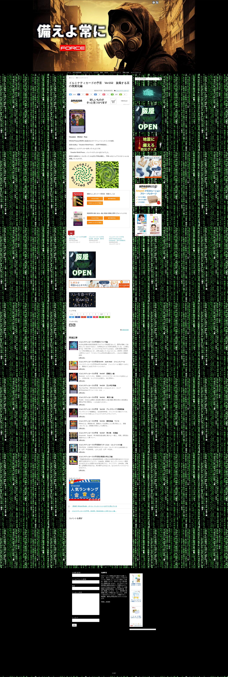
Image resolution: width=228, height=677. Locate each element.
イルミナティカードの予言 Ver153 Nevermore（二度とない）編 (94, 511)
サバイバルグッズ (136, 72)
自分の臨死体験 (77, 72)
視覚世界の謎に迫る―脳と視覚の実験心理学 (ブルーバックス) (107, 213)
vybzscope (125, 330)
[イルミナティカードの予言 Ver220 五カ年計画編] (73, 389)
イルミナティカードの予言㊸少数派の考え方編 (95, 457)
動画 (101, 72)
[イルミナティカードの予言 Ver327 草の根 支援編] (73, 436)
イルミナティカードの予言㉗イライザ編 (93, 342)
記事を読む (82, 358)
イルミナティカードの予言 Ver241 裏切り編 (96, 397)
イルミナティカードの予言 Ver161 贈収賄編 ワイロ (99, 421)
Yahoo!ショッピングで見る (95, 203)
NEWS (106, 72)
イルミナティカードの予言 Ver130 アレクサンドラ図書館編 (102, 409)
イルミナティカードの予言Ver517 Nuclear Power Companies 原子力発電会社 (117, 238)
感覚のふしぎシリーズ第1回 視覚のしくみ (101, 194)
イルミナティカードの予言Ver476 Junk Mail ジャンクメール (102, 362)
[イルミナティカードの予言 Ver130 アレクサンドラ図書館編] (73, 412)
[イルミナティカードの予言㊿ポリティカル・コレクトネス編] (73, 448)
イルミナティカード (115, 72)
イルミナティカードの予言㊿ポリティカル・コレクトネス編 (100, 445)
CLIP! (116, 94)
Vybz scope (105, 601)
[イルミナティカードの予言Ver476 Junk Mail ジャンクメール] (73, 365)
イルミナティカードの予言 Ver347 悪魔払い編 (96, 373)
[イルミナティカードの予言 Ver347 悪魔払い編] (73, 377)
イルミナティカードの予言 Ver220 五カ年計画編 (97, 385)
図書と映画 (126, 72)
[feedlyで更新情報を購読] (153, 2)
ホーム (69, 72)
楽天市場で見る (112, 198)
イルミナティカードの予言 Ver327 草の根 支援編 (98, 433)
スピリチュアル (87, 72)
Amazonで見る (95, 198)
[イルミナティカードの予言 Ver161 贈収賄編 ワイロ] (73, 424)
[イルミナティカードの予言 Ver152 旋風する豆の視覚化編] (95, 94)
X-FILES (96, 72)
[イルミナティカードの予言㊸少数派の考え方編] (73, 460)
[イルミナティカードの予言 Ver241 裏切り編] (73, 401)
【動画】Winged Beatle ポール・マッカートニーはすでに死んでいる (94, 506)
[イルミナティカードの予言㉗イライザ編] (73, 345)
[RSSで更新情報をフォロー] (157, 2)
